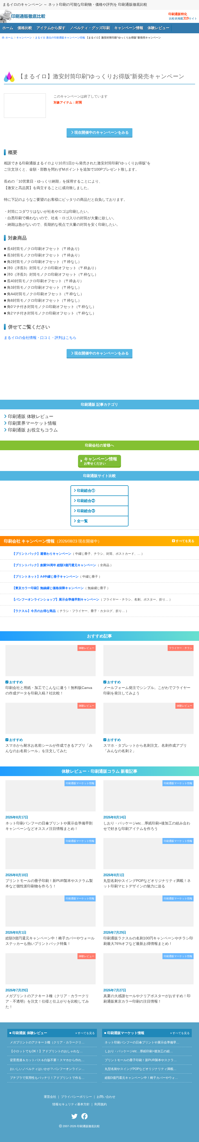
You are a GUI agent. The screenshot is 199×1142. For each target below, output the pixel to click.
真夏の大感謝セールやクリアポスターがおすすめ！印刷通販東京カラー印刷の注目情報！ (146, 995)
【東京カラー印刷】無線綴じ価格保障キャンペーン (61, 588)
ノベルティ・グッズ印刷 (90, 28)
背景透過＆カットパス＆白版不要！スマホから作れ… (47, 1060)
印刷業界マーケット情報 (31, 423)
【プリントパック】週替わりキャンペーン (78, 554)
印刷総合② (85, 501)
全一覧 (82, 521)
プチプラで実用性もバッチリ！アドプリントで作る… (47, 1078)
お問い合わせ (106, 1097)
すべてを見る (184, 541)
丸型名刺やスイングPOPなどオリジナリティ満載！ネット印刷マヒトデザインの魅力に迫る (147, 880)
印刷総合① (85, 490)
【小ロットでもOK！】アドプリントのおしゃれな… (46, 1051)
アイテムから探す (51, 28)
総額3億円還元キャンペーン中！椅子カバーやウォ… (141, 1078)
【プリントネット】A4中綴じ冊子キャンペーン (57, 576)
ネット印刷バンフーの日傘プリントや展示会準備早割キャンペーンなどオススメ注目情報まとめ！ (49, 822)
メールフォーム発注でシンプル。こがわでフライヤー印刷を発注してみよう (146, 687)
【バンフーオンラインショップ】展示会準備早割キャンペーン (92, 599)
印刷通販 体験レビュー (30, 416)
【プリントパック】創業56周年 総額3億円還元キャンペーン (62, 565)
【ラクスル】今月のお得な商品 (70, 611)
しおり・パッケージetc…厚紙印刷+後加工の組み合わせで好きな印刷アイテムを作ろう (146, 822)
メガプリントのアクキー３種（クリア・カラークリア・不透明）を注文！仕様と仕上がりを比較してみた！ (47, 998)
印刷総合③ (85, 511)
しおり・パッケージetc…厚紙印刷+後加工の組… (139, 1051)
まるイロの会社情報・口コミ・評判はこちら (40, 338)
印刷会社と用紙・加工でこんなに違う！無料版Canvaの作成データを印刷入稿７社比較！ (48, 687)
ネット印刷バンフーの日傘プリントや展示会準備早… (142, 1042)
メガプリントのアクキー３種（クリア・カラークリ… (47, 1042)
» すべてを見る (85, 1033)
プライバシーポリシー (76, 1097)
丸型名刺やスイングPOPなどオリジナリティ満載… (140, 1069)
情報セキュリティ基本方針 (71, 1104)
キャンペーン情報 (128, 28)
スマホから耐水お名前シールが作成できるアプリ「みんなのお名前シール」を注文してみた (49, 745)
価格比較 (25, 28)
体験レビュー (158, 28)
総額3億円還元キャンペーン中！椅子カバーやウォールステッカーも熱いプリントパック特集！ (50, 938)
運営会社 (50, 1097)
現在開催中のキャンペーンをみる (101, 132)
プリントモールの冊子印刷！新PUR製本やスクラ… (141, 1060)
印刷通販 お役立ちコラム (32, 430)
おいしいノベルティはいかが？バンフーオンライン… (47, 1069)
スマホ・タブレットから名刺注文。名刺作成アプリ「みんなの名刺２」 (145, 745)
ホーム (7, 28)
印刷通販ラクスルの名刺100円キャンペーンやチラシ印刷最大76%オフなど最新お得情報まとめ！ (148, 938)
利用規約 (100, 1104)
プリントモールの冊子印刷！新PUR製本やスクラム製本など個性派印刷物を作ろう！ (49, 880)
